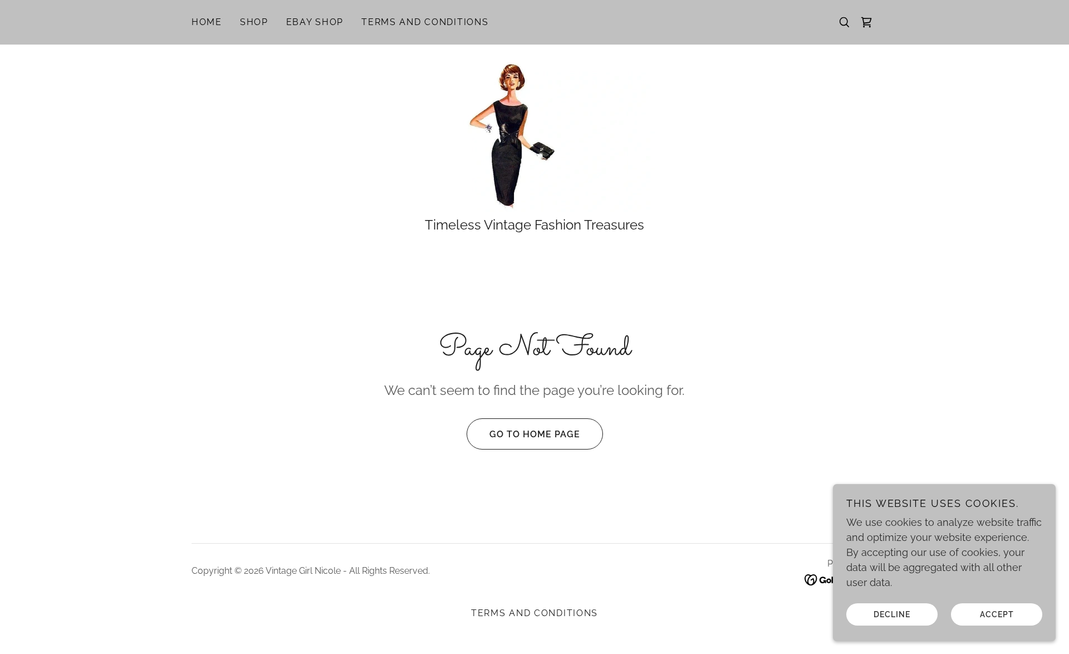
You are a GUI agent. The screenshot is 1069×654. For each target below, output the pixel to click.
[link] (866, 22)
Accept (997, 613)
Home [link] (207, 22)
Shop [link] (254, 22)
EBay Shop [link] (315, 22)
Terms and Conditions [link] (424, 22)
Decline (892, 613)
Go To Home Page (534, 434)
